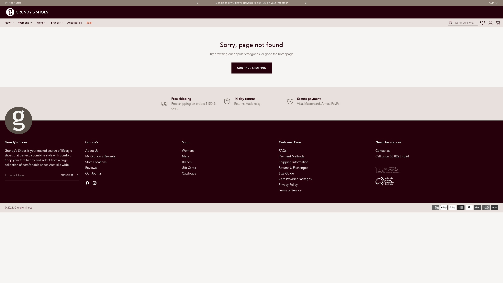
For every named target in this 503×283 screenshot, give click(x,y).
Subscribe (67, 175)
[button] (463, 23)
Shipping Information (293, 162)
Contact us (382, 151)
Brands (187, 162)
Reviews (91, 168)
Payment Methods (291, 156)
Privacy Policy (288, 185)
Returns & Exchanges (293, 168)
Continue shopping (251, 67)
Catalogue (189, 173)
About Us (91, 151)
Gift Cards (189, 168)
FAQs (282, 151)
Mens (186, 156)
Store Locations (95, 162)
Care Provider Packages (295, 179)
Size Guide (286, 173)
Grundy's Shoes (23, 207)
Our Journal (93, 173)
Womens (188, 151)
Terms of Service (290, 190)
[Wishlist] (482, 23)
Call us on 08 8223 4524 (392, 156)
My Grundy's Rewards (100, 156)
